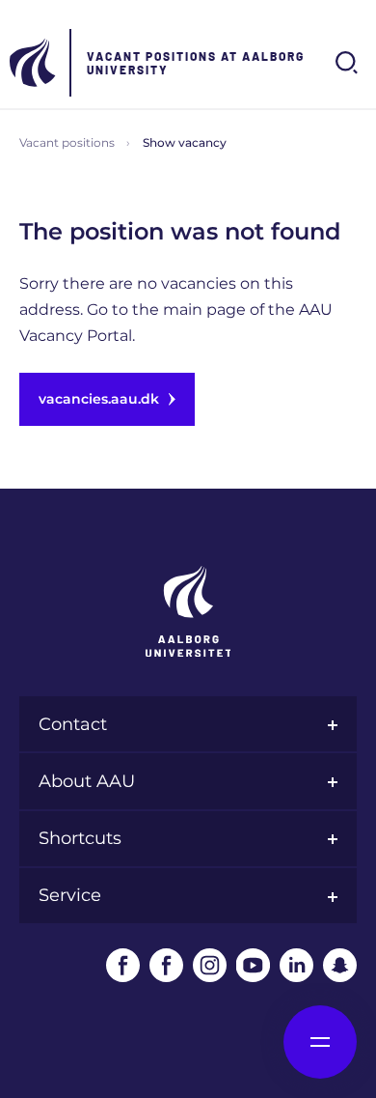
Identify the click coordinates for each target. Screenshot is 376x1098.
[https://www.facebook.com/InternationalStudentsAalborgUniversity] (166, 965)
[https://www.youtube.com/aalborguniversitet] (253, 965)
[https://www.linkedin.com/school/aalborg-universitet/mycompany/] (296, 965)
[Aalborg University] (34, 63)
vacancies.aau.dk (99, 399)
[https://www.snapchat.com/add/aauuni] (340, 965)
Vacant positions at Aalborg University (196, 62)
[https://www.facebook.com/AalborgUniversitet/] (123, 965)
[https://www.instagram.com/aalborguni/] (210, 965)
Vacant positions (67, 142)
